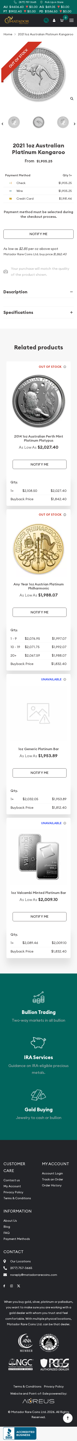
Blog (6, 1227)
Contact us (11, 1180)
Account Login (52, 1173)
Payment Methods (16, 1239)
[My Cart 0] (62, 20)
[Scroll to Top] (67, 1418)
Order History (52, 1185)
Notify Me (38, 234)
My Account (12, 1186)
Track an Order (52, 1179)
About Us (10, 1221)
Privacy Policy (13, 1192)
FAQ (6, 1233)
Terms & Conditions (17, 1198)
